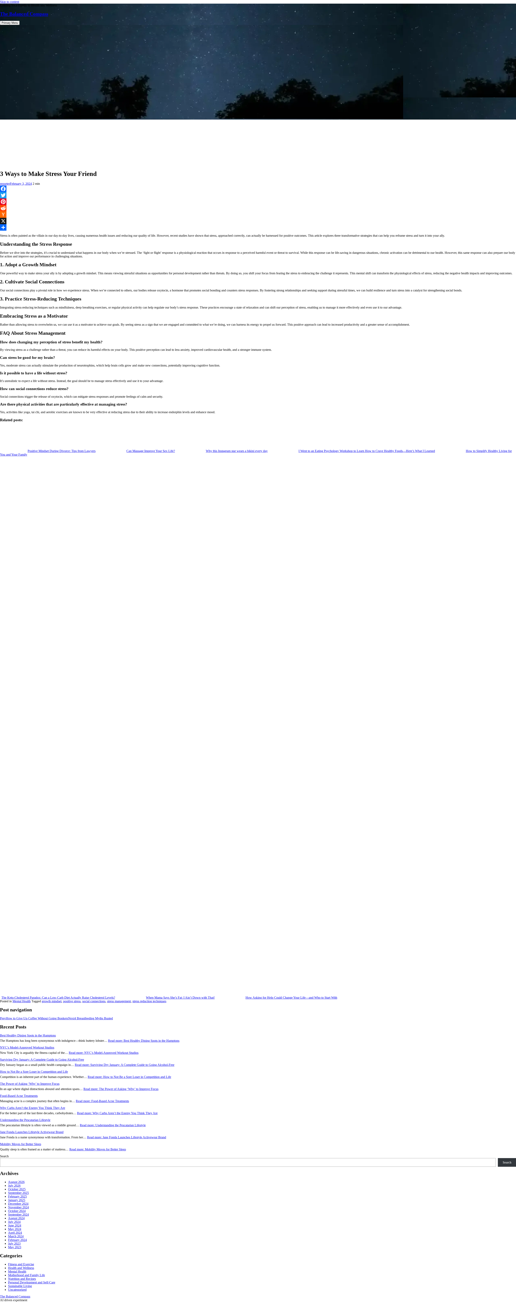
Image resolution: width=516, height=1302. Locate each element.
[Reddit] (258, 208)
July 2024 (14, 1222)
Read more (143, 1040)
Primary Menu (10, 22)
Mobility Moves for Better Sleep (20, 1144)
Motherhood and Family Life (26, 1275)
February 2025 (17, 1196)
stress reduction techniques (149, 1001)
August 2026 (16, 1182)
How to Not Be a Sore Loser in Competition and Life (34, 1071)
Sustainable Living (20, 1286)
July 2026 (14, 1185)
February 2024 (17, 1240)
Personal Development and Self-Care (31, 1282)
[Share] (258, 227)
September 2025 (18, 1193)
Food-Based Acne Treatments (19, 1096)
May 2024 (14, 1229)
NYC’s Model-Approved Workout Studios (27, 1047)
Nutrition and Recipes (22, 1278)
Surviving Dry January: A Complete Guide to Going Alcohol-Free (42, 1059)
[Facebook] (258, 189)
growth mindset (51, 1001)
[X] (258, 221)
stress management (119, 1001)
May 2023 (14, 1247)
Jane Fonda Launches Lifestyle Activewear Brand (31, 1132)
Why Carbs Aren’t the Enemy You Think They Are (32, 1108)
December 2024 (18, 1203)
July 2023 (14, 1243)
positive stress (72, 1001)
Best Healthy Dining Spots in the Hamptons (28, 1035)
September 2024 (18, 1214)
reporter (5, 183)
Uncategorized (17, 1289)
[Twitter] (258, 195)
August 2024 (16, 1218)
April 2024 (15, 1232)
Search (4, 1156)
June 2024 (14, 1225)
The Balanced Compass (24, 14)
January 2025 (16, 1200)
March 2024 (16, 1236)
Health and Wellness (21, 1268)
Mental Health (21, 1001)
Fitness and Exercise (21, 1264)
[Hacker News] (258, 214)
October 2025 (17, 1189)
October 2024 (17, 1211)
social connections (93, 1001)
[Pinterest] (258, 201)
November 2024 (18, 1207)
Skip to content (9, 1)
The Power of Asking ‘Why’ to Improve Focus (29, 1083)
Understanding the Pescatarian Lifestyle (25, 1120)
